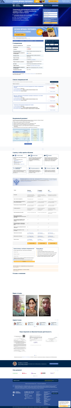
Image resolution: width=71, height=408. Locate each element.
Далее (37, 209)
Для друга (30, 206)
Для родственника (32, 205)
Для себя (30, 202)
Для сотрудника (31, 203)
